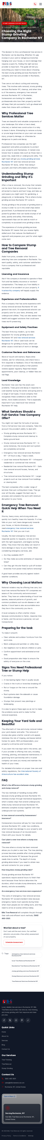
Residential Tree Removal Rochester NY (26, 966)
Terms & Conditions (19, 1136)
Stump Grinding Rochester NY (14, 23)
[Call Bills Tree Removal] (35, 4)
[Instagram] (16, 1020)
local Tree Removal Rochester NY (23, 961)
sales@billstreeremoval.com (14, 1083)
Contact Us (6, 1049)
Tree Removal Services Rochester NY (25, 981)
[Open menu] (40, 4)
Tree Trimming (7, 1060)
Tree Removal (6, 1064)
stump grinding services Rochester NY (25, 971)
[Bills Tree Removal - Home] (7, 4)
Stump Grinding (7, 1068)
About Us (5, 1036)
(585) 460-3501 (10, 1079)
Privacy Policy (6, 1136)
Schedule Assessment (14, 942)
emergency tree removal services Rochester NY (23, 955)
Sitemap (30, 1136)
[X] (10, 1020)
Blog (3, 1045)
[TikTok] (28, 1020)
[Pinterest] (22, 1020)
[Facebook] (4, 1020)
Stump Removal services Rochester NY (25, 976)
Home (4, 1032)
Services (5, 1040)
